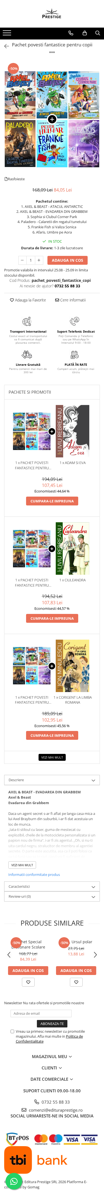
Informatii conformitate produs (34, 874)
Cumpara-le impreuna (52, 501)
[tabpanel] (52, 119)
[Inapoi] (4, 46)
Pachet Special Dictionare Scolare (28, 944)
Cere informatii (72, 300)
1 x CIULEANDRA (72, 579)
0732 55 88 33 (55, 1102)
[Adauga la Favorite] (28, 982)
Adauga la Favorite (30, 300)
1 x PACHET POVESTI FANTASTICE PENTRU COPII (32, 465)
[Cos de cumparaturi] (85, 33)
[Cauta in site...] (98, 33)
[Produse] (7, 34)
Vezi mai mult (52, 757)
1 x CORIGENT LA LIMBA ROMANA (73, 700)
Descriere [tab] (16, 779)
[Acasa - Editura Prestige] (52, 13)
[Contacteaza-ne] (71, 33)
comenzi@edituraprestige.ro (55, 1110)
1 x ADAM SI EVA (73, 462)
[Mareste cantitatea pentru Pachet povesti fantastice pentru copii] (39, 260)
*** (52, 52)
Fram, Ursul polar (76, 941)
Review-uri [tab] (20, 896)
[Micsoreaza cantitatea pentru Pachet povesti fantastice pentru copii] (22, 260)
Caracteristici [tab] (19, 886)
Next (95, 125)
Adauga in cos (67, 260)
